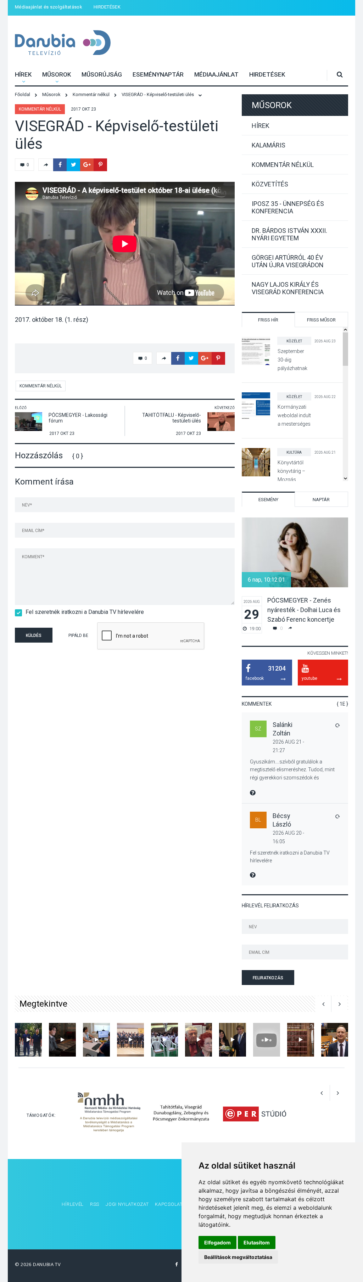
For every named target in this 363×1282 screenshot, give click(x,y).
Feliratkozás (268, 977)
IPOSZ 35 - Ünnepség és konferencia (288, 207)
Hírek (23, 74)
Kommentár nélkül (40, 109)
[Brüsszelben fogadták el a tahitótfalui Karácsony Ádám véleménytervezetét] (334, 1040)
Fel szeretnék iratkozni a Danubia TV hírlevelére (85, 612)
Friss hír (268, 320)
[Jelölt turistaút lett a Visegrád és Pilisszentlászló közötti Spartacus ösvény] (266, 1040)
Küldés (33, 635)
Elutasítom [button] (257, 1242)
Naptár (321, 499)
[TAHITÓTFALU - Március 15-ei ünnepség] (164, 1040)
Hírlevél (73, 1204)
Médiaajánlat (216, 74)
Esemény (268, 499)
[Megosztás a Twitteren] (73, 164)
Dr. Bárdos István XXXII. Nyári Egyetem (289, 234)
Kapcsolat (168, 1204)
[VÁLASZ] (337, 725)
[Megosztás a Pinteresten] (100, 164)
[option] (295, 575)
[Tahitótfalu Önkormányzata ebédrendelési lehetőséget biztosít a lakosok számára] (300, 1040)
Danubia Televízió (54, 38)
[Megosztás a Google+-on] (87, 164)
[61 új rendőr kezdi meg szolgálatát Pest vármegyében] (130, 1040)
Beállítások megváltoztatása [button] (238, 1257)
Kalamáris (268, 145)
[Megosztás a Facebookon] (60, 164)
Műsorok (56, 74)
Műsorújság (102, 74)
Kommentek (257, 704)
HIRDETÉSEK (107, 7)
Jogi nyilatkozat (127, 1204)
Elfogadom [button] (217, 1242)
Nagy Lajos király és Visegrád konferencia (288, 288)
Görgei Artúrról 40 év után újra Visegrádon (288, 261)
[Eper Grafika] (254, 1113)
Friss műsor (321, 320)
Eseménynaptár (158, 74)
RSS (94, 1204)
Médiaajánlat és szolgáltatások (48, 7)
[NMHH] (109, 1113)
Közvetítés (270, 184)
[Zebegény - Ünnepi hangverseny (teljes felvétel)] (62, 1040)
